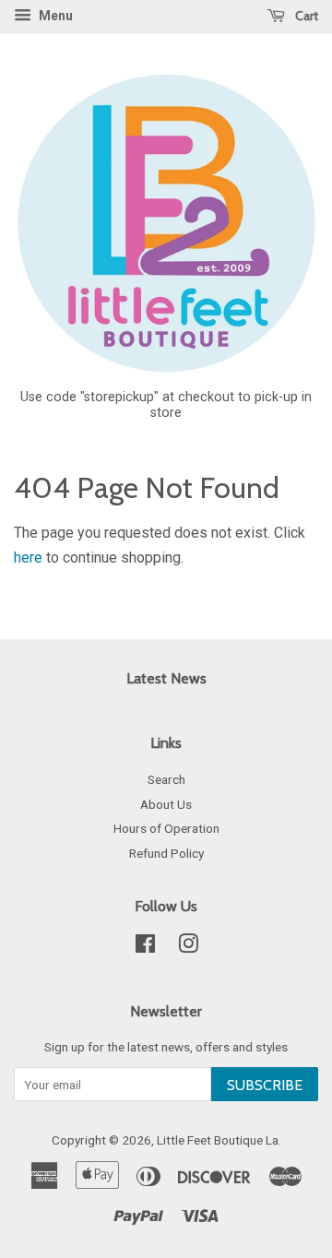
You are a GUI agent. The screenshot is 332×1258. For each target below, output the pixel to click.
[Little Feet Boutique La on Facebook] (145, 947)
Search (166, 779)
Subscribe (264, 1085)
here (28, 557)
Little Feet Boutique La (218, 1140)
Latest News (166, 678)
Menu (54, 15)
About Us (166, 804)
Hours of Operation (166, 828)
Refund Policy (166, 853)
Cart (305, 15)
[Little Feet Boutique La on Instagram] (188, 947)
